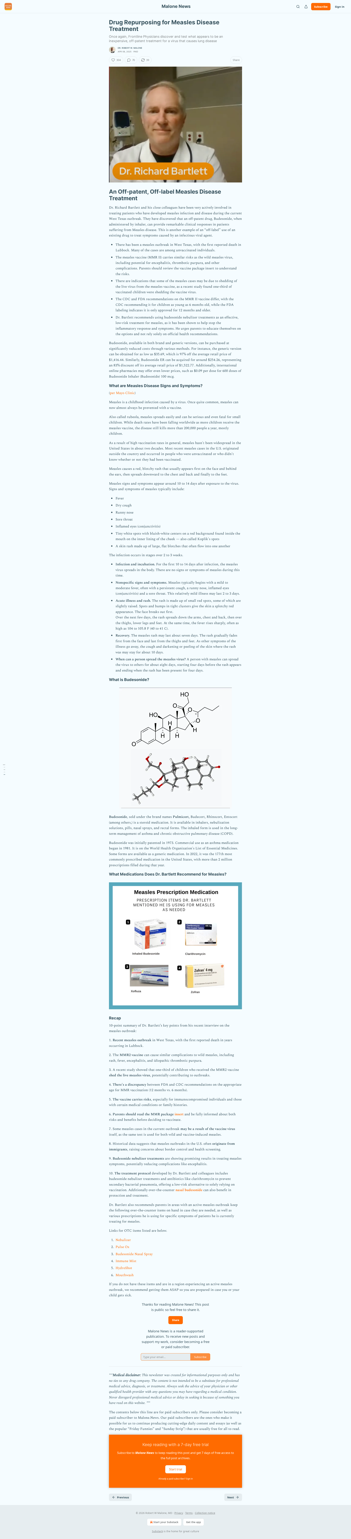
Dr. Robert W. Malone (130, 48)
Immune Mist (126, 1261)
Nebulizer (123, 1240)
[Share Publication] (306, 6)
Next (230, 1497)
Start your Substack (165, 1522)
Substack (157, 1531)
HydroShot (124, 1268)
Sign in (339, 6)
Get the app (193, 1522)
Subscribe (321, 6)
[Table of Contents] (4, 769)
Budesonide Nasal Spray (134, 1254)
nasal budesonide (189, 1190)
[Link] (104, 195)
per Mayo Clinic (122, 393)
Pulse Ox (122, 1247)
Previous (123, 1497)
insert (179, 1114)
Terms (189, 1513)
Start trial (175, 1469)
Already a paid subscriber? (175, 1478)
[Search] (298, 6)
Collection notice (205, 1513)
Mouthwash (125, 1275)
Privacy (178, 1513)
